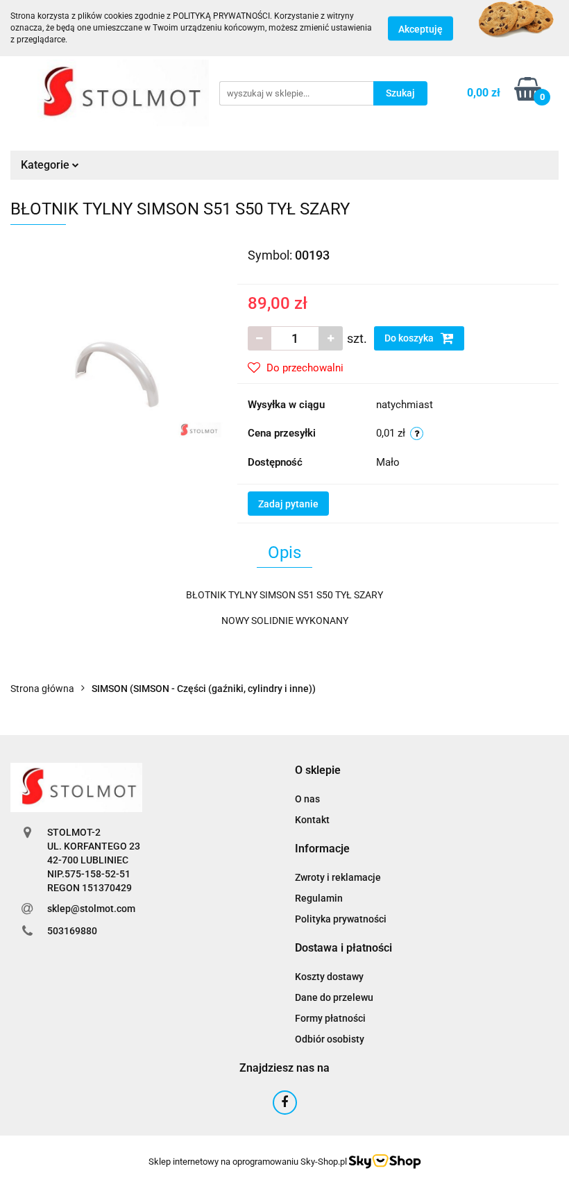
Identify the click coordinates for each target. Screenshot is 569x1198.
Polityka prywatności (341, 919)
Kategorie (46, 164)
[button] (318, 770)
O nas (307, 798)
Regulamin (319, 898)
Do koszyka (410, 338)
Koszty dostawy (329, 976)
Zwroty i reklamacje (338, 877)
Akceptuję (420, 28)
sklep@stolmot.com (91, 908)
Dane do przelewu (334, 997)
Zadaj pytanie (288, 503)
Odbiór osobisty (329, 1039)
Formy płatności (330, 1018)
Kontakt (312, 819)
